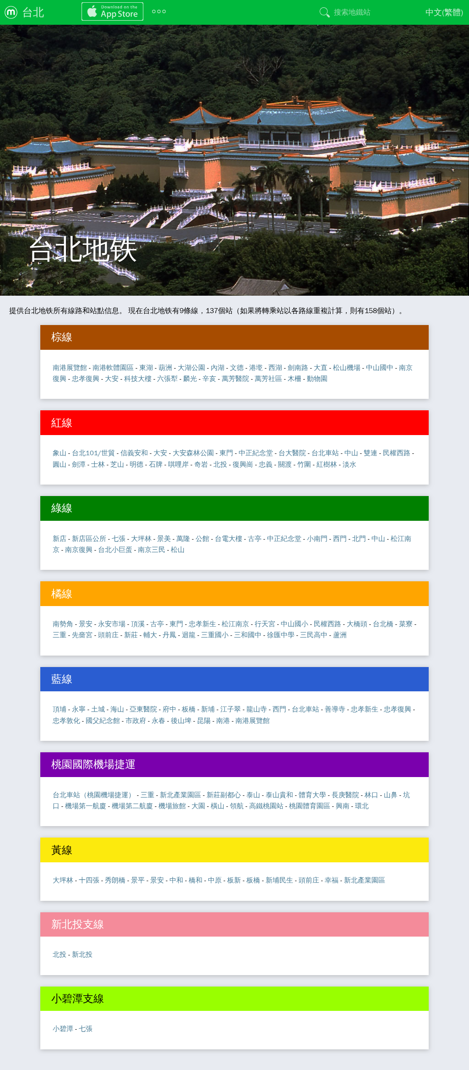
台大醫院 (292, 452)
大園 (198, 805)
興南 (342, 805)
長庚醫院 (345, 794)
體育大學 (312, 794)
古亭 (255, 538)
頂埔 (59, 709)
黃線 (61, 850)
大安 (112, 378)
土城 (98, 709)
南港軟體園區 (113, 367)
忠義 (266, 464)
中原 (215, 880)
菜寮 (406, 623)
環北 (362, 805)
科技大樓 (138, 378)
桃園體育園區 (309, 805)
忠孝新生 (202, 623)
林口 (371, 794)
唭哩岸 (178, 464)
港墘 (256, 367)
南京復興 (79, 549)
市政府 (135, 720)
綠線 (61, 508)
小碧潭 (63, 1028)
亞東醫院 (143, 709)
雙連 (370, 452)
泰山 (253, 794)
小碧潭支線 (77, 998)
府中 (169, 709)
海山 (117, 709)
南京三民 (151, 549)
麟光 (190, 378)
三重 (59, 634)
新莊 (131, 634)
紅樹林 (326, 464)
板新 (234, 880)
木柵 (294, 378)
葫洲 (165, 367)
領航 (237, 805)
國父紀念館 (103, 720)
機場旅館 (172, 805)
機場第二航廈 (132, 805)
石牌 (156, 464)
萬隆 (183, 538)
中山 (351, 452)
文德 (237, 367)
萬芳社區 (268, 378)
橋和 (195, 880)
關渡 (285, 464)
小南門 (317, 538)
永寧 (79, 709)
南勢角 (63, 623)
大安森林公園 (193, 452)
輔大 (150, 634)
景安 (86, 623)
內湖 (217, 367)
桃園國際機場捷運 (93, 764)
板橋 (189, 709)
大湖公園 (191, 367)
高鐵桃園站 (266, 805)
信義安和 (134, 452)
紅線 (61, 422)
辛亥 (209, 378)
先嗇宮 (82, 634)
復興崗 (243, 464)
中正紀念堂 (256, 452)
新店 (59, 538)
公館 (202, 538)
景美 (164, 538)
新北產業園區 (180, 794)
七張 (118, 538)
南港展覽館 (70, 367)
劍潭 (79, 464)
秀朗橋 (115, 880)
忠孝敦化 (66, 720)
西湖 (275, 367)
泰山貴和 (279, 794)
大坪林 (141, 538)
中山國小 (294, 623)
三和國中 (248, 634)
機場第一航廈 (85, 805)
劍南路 (298, 367)
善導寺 (335, 709)
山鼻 (391, 794)
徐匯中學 (280, 634)
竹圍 (304, 464)
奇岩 (201, 464)
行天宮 (265, 623)
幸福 (331, 880)
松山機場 (346, 367)
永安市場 (111, 623)
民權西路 (396, 452)
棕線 (61, 337)
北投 (220, 464)
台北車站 (325, 452)
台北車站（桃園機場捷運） (94, 794)
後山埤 (181, 720)
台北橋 (383, 623)
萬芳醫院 (235, 378)
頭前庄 (108, 634)
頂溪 (138, 623)
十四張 (89, 880)
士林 (98, 464)
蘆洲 (340, 634)
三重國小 (215, 634)
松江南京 (235, 623)
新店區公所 (89, 538)
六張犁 (167, 378)
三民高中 (313, 634)
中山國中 (379, 367)
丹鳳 (169, 634)
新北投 (82, 954)
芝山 (117, 464)
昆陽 (204, 720)
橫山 (217, 805)
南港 (223, 720)
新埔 (208, 709)
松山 (178, 549)
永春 (158, 720)
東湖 (146, 367)
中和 (176, 880)
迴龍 (189, 634)
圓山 (59, 464)
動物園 (317, 378)
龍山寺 (256, 709)
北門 (359, 538)
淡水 (349, 464)
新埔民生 (279, 880)
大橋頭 (357, 623)
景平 (138, 880)
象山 (59, 452)
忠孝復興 (85, 378)
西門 (340, 538)
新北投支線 (77, 924)
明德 (136, 464)
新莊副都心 (224, 794)
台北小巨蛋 (115, 549)
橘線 (61, 593)
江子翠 (230, 709)
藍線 (61, 679)
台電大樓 (228, 538)
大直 (320, 367)
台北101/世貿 (93, 452)
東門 (226, 452)
